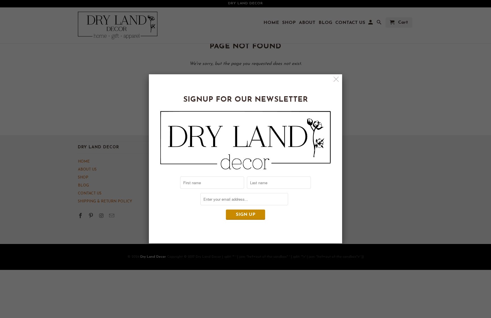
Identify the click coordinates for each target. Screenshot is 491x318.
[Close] (336, 80)
